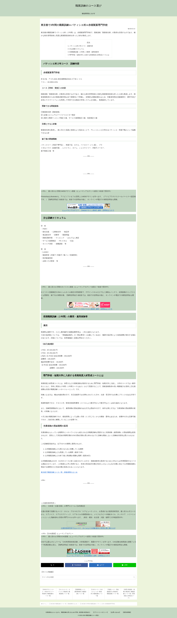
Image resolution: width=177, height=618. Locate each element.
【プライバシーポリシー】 (100, 612)
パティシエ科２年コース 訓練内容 (81, 46)
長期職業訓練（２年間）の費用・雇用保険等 (84, 52)
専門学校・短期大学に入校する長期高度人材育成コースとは (89, 55)
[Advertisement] (88, 166)
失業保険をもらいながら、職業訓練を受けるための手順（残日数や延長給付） (68, 612)
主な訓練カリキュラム (76, 49)
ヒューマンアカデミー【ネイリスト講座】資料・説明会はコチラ (88, 309)
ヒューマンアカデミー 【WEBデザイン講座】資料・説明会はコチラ (88, 210)
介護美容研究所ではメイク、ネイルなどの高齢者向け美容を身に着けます (88, 528)
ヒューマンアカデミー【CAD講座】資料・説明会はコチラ (88, 556)
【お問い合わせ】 (115, 612)
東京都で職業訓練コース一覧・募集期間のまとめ (59, 472)
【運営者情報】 (126, 612)
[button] (134, 577)
